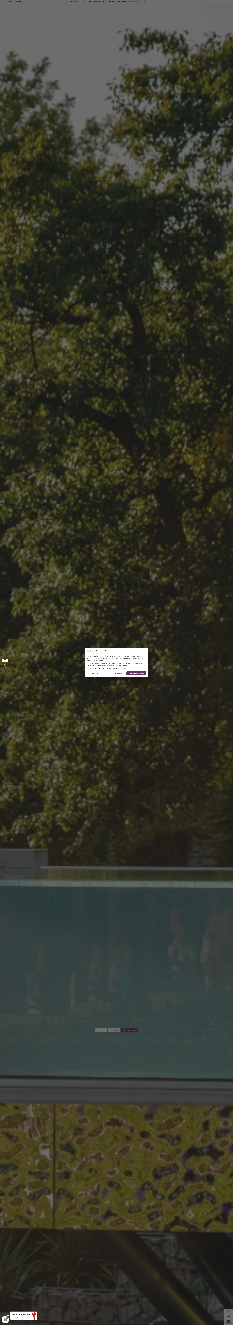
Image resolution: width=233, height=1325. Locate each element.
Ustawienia (119, 673)
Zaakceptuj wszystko (136, 673)
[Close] (145, 651)
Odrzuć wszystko (92, 673)
